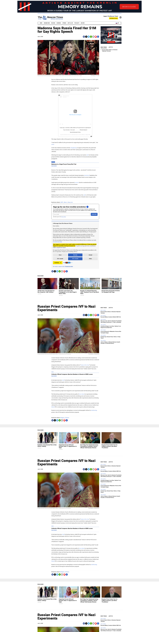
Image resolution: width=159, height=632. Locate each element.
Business (59, 23)
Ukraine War (47, 23)
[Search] (120, 23)
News (41, 23)
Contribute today (113, 18)
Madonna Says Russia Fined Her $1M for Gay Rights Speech (67, 30)
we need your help (57, 241)
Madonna (69, 134)
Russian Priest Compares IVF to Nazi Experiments (66, 308)
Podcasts (76, 23)
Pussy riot (70, 202)
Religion (62, 417)
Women (67, 417)
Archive (83, 23)
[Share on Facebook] (84, 37)
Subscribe (94, 214)
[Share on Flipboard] (96, 37)
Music (65, 202)
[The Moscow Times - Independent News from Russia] (50, 17)
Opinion (64, 23)
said (87, 155)
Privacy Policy (63, 216)
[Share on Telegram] (89, 37)
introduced (86, 175)
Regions (53, 23)
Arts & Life (70, 23)
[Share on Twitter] (86, 37)
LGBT (61, 202)
